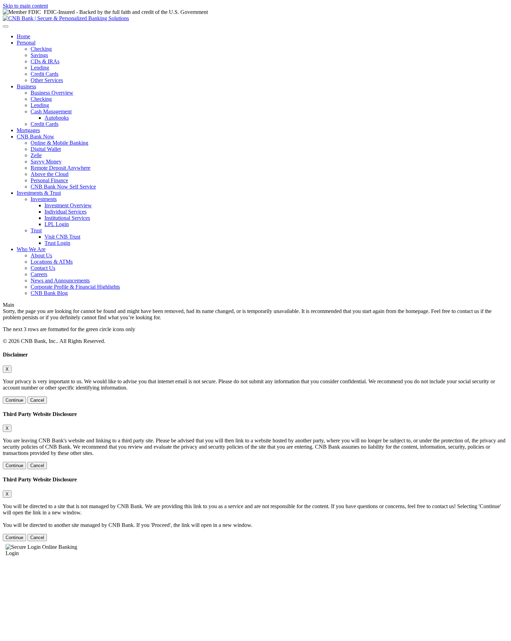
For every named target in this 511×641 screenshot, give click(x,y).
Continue (14, 400)
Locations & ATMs (52, 262)
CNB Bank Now (35, 136)
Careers (39, 274)
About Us (41, 255)
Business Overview (52, 93)
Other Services (47, 80)
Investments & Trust (39, 193)
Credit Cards (44, 74)
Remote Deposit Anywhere (60, 168)
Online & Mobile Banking (59, 143)
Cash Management (51, 111)
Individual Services (65, 212)
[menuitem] (262, 36)
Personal (26, 43)
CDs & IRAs (45, 61)
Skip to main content (25, 6)
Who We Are (31, 249)
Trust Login (57, 243)
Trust (36, 230)
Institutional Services (67, 218)
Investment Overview (68, 205)
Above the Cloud (49, 174)
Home (23, 36)
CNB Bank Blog (49, 293)
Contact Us (43, 268)
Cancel (37, 400)
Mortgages (28, 130)
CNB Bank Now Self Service (63, 187)
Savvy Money (46, 162)
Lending (40, 68)
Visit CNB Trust (62, 237)
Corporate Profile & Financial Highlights (75, 287)
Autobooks (56, 118)
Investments (44, 199)
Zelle (36, 155)
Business (26, 86)
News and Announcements (60, 280)
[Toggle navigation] (5, 26)
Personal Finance (49, 180)
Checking (41, 49)
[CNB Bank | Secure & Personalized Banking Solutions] (66, 18)
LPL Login (56, 224)
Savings (39, 55)
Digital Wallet (46, 149)
